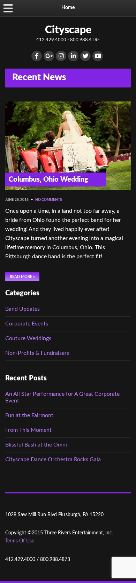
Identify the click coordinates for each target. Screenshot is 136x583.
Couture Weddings (28, 338)
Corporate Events (26, 323)
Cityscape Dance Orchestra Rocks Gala (53, 459)
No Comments (48, 200)
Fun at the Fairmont (29, 415)
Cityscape (68, 30)
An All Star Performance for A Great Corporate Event (62, 397)
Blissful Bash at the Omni (36, 445)
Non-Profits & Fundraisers (37, 353)
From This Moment (28, 430)
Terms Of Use (19, 541)
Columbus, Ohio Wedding (48, 179)
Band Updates (22, 309)
